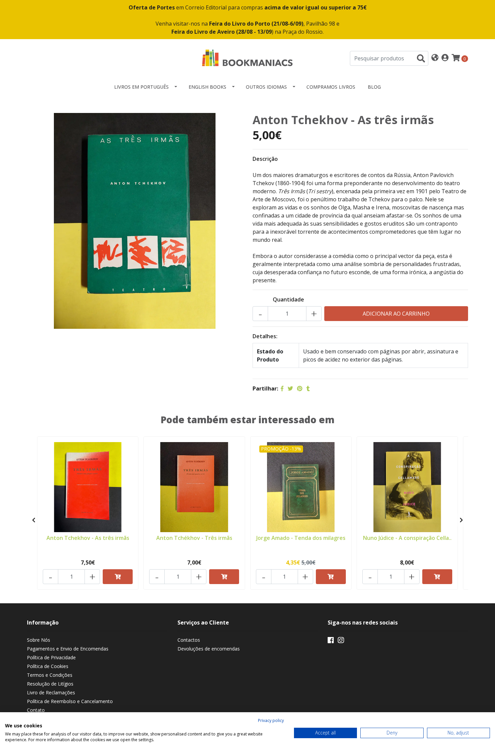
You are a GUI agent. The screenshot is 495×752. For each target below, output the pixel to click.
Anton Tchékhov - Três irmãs (194, 538)
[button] (434, 58)
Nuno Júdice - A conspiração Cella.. (407, 538)
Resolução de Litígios (50, 684)
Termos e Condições (49, 675)
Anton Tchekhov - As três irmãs (87, 538)
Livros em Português (141, 87)
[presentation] (33, 520)
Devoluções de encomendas (208, 648)
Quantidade (288, 299)
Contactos (188, 640)
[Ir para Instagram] (341, 641)
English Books (207, 87)
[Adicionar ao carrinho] (118, 576)
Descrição (265, 159)
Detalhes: (265, 336)
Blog (374, 87)
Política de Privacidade (51, 657)
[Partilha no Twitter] (290, 388)
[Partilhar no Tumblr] (308, 388)
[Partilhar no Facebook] (282, 388)
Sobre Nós (38, 640)
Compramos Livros (330, 87)
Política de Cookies (47, 666)
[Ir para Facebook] (331, 641)
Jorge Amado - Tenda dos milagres (300, 538)
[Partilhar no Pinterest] (299, 388)
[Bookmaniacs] (247, 57)
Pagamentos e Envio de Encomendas (67, 648)
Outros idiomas (266, 87)
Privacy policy (271, 720)
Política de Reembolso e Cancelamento (70, 701)
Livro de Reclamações (51, 692)
